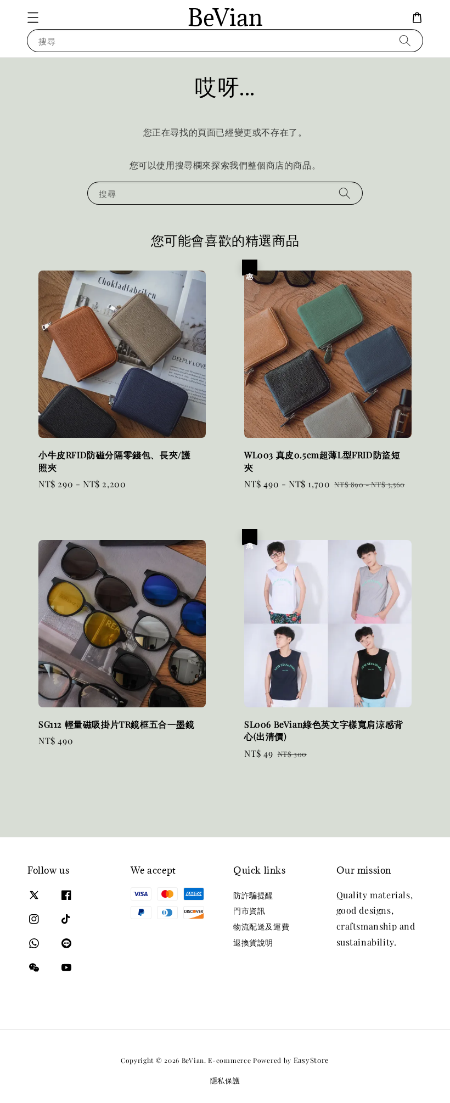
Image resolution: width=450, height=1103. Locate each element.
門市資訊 (249, 910)
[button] (33, 17)
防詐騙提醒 (253, 896)
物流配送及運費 (261, 926)
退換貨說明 (253, 942)
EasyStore (311, 1060)
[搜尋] (405, 40)
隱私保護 (225, 1080)
